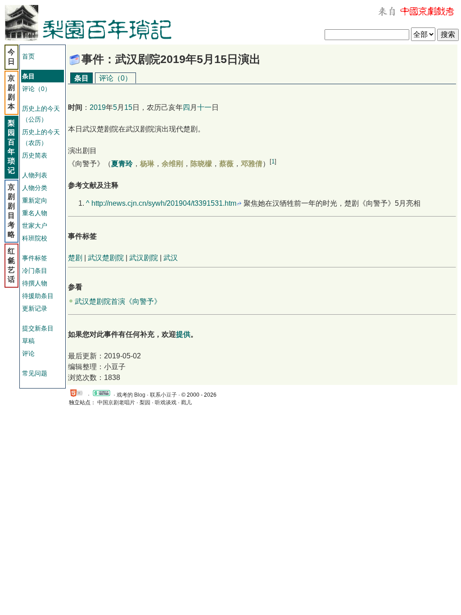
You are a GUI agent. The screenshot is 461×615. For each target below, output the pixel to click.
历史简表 (34, 155)
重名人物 (34, 213)
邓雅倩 (251, 163)
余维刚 (172, 163)
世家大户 (34, 225)
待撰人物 (34, 283)
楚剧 (75, 258)
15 (128, 107)
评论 (28, 353)
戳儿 (186, 402)
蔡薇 (226, 163)
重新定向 (34, 200)
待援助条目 (38, 295)
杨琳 (147, 163)
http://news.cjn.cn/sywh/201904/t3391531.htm (163, 203)
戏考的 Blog (131, 395)
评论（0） (36, 88)
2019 (98, 107)
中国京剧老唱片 (116, 402)
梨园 (145, 402)
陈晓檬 (201, 163)
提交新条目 (38, 328)
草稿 (28, 340)
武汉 (170, 258)
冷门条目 (34, 270)
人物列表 (34, 175)
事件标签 (34, 258)
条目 (81, 78)
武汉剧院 (143, 258)
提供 (183, 334)
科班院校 (34, 238)
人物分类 (34, 187)
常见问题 (34, 373)
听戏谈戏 (165, 402)
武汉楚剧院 (106, 258)
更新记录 (34, 308)
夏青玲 (122, 163)
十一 (204, 107)
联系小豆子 (163, 395)
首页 (28, 56)
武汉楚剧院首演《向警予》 (118, 301)
